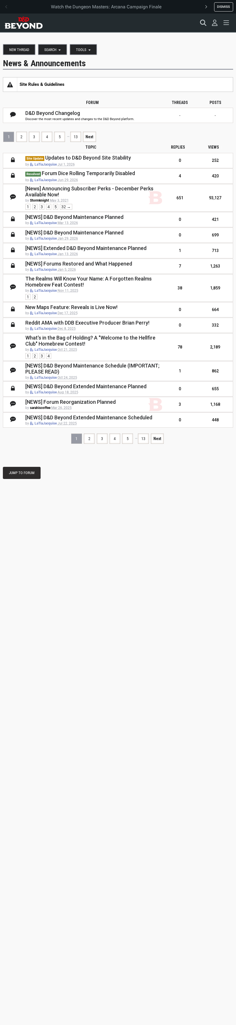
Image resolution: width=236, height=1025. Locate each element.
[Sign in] (215, 23)
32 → (66, 206)
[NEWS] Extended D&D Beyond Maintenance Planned (85, 248)
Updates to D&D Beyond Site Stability (88, 158)
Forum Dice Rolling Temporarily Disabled (88, 173)
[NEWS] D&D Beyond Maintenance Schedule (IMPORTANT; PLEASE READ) (92, 369)
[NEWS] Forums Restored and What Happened (78, 264)
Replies (178, 147)
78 (180, 347)
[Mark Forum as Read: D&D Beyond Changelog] (13, 115)
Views (213, 147)
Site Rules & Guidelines (42, 84)
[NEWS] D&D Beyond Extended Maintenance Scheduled (88, 417)
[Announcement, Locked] (10, 84)
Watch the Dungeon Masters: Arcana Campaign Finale (106, 7)
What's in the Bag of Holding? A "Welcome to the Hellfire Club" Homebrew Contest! (90, 341)
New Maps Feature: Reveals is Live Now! (71, 307)
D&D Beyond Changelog (52, 113)
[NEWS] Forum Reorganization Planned (70, 402)
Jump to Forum (22, 473)
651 (179, 198)
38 (180, 288)
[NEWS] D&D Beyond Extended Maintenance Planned (85, 386)
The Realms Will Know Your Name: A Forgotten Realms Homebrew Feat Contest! (88, 282)
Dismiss (223, 7)
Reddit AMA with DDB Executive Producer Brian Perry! (87, 323)
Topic (90, 147)
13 (76, 136)
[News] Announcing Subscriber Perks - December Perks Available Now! (89, 191)
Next (89, 136)
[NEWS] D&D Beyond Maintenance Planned (74, 217)
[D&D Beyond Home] (24, 23)
